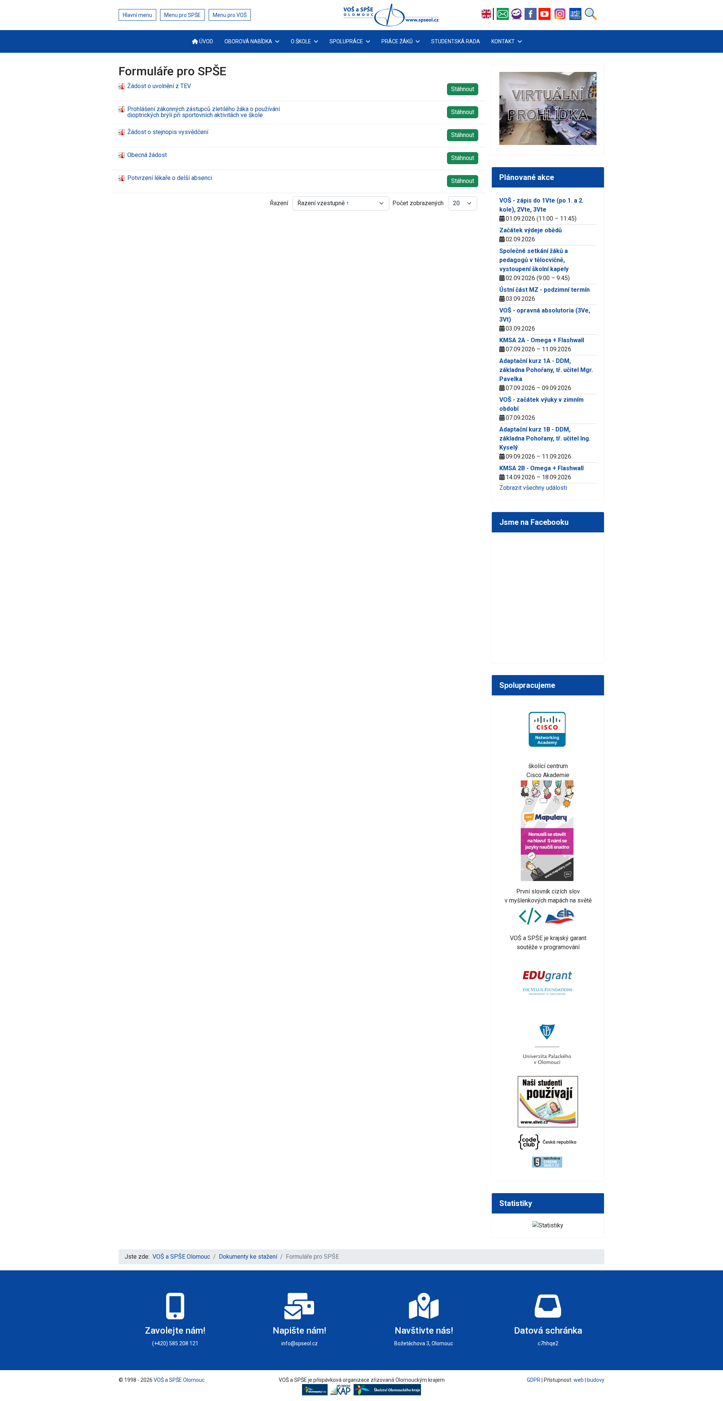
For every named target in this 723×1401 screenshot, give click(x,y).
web (579, 1380)
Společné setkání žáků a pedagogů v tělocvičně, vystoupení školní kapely (534, 260)
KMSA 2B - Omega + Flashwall (541, 468)
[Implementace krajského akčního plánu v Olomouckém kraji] (341, 1389)
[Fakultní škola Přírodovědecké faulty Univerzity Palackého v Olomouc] (548, 1043)
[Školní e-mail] (504, 14)
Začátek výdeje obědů (530, 230)
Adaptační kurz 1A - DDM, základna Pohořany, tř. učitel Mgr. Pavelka (546, 370)
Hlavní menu (137, 15)
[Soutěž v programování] (531, 915)
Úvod (205, 41)
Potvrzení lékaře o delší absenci (169, 177)
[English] (488, 14)
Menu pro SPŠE (182, 15)
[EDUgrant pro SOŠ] (548, 981)
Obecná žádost (147, 155)
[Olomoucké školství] (387, 1389)
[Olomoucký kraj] (316, 1389)
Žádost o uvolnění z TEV (159, 86)
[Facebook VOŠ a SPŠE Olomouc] (531, 14)
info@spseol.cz (299, 1343)
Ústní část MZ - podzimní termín (544, 289)
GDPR (533, 1380)
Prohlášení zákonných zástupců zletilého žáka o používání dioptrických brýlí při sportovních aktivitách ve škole (203, 112)
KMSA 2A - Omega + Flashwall (541, 340)
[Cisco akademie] (548, 728)
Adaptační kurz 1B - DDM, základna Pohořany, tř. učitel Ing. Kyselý (544, 438)
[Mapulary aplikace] (548, 829)
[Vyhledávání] (591, 14)
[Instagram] (561, 14)
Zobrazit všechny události (533, 487)
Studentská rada (455, 41)
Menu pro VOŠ (230, 15)
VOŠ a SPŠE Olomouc (179, 1380)
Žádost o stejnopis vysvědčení (167, 132)
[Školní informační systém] (518, 14)
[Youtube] (545, 14)
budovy (595, 1380)
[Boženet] (576, 14)
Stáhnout (462, 89)
